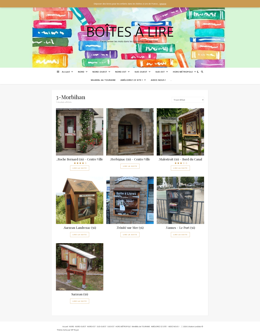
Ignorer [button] (162, 3)
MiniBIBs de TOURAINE (103, 80)
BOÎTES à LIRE (130, 31)
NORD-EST (120, 71)
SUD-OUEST (141, 71)
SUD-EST (160, 71)
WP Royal (75, 330)
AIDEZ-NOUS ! (158, 80)
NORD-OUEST (99, 71)
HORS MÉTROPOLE (183, 71)
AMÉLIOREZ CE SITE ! (132, 80)
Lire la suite (80, 168)
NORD (81, 71)
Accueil (66, 71)
